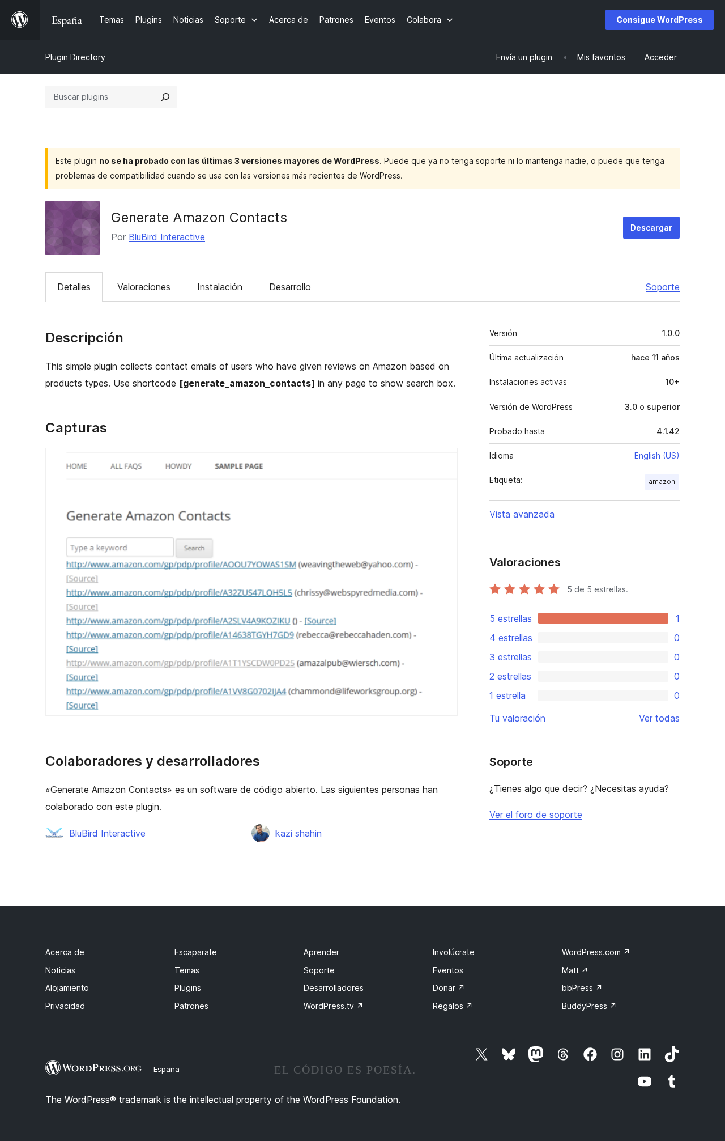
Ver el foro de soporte (535, 814)
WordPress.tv (334, 1006)
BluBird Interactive (167, 237)
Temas (186, 970)
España (166, 1069)
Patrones (191, 1006)
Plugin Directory (75, 57)
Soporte (663, 286)
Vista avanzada (522, 514)
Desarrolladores (334, 987)
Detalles (74, 286)
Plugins (187, 987)
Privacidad (65, 1006)
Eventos (448, 970)
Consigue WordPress (659, 19)
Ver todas (659, 718)
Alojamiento (67, 987)
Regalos (453, 1006)
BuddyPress (589, 1006)
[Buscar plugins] (165, 97)
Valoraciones (143, 286)
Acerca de (64, 952)
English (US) (657, 455)
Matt (575, 970)
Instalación (219, 286)
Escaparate (195, 952)
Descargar (651, 227)
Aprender (321, 952)
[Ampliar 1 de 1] (442, 463)
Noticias (60, 970)
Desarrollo (290, 286)
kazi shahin (298, 833)
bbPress (582, 987)
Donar (449, 987)
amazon (662, 481)
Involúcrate (454, 952)
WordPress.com (596, 952)
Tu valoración (517, 718)
